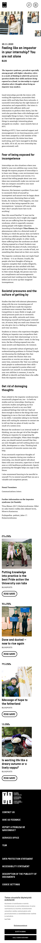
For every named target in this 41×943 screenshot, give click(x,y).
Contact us (8, 812)
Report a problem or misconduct (13, 828)
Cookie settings (11, 884)
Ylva (4, 845)
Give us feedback (11, 819)
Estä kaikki (20, 931)
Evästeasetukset (20, 925)
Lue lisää (7, 919)
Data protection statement (17, 858)
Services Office (10, 837)
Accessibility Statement (15, 866)
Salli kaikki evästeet (20, 937)
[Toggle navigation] (35, 5)
